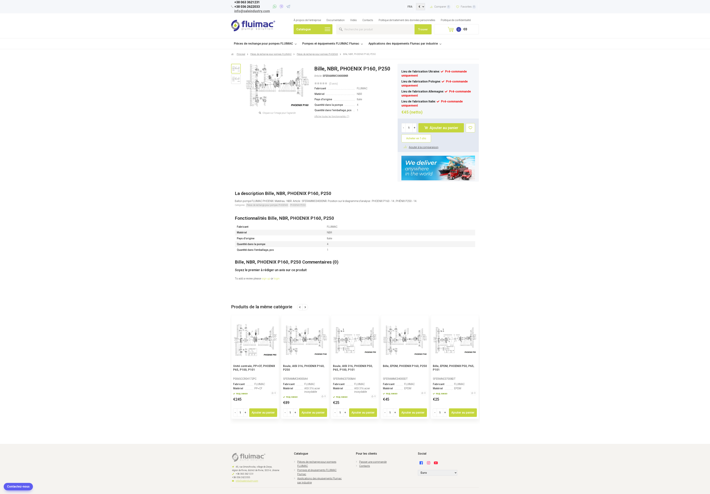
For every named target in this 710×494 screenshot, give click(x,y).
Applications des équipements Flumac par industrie (403, 43)
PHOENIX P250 (297, 205)
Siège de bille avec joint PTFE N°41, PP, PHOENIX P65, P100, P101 (402, 369)
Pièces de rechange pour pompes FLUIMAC (263, 43)
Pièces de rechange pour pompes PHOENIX (267, 205)
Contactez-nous (18, 486)
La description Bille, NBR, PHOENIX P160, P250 (283, 193)
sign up (266, 278)
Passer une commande (373, 461)
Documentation (336, 20)
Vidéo (353, 20)
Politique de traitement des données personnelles (407, 20)
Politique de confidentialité (456, 20)
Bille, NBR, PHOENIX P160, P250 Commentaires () (287, 262)
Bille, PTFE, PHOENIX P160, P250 (304, 366)
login (277, 278)
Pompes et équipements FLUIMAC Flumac (330, 43)
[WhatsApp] (275, 7)
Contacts (367, 20)
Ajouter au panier (443, 128)
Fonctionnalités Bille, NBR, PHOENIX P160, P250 (284, 218)
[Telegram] (288, 7)
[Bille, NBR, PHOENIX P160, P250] (235, 68)
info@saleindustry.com (252, 11)
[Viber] (282, 7)
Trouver (423, 29)
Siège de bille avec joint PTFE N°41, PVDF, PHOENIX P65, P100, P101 (454, 369)
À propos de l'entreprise (307, 20)
